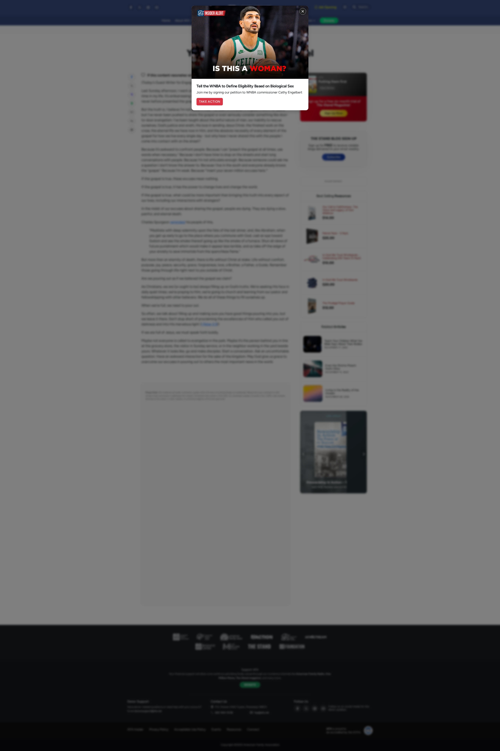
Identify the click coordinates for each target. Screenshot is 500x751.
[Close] (302, 11)
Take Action (209, 101)
